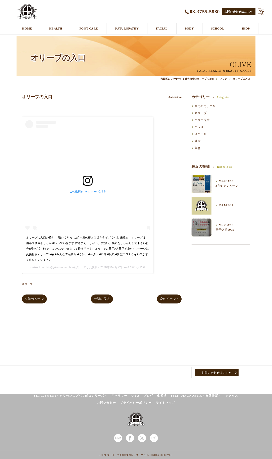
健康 (198, 141)
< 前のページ (34, 298)
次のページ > (169, 298)
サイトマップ (165, 402)
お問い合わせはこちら (238, 11)
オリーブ (27, 284)
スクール (201, 134)
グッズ (199, 127)
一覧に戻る (102, 298)
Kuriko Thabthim (40, 267)
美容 (198, 148)
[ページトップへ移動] (248, 373)
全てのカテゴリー (207, 106)
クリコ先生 (202, 120)
